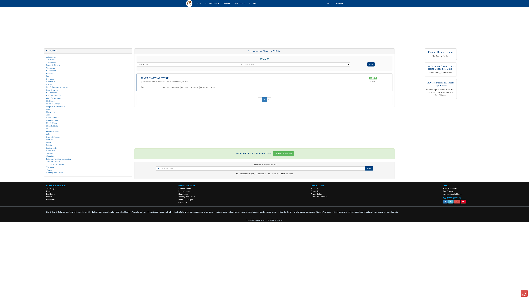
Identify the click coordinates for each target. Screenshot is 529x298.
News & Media (52, 126)
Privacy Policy (316, 194)
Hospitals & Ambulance (55, 107)
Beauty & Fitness (53, 65)
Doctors (49, 76)
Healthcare (50, 101)
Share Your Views (450, 188)
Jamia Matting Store (155, 78)
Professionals (51, 148)
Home (199, 3)
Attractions (50, 60)
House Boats (183, 194)
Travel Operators (52, 188)
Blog (329, 3)
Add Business (448, 191)
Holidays (226, 3)
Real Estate (50, 151)
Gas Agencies (51, 93)
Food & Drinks (52, 90)
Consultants (50, 73)
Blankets (176, 87)
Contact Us (315, 191)
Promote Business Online (441, 51)
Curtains (185, 87)
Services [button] (338, 3)
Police (48, 142)
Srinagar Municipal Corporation (58, 159)
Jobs (48, 115)
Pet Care (49, 140)
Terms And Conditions (319, 197)
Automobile (51, 62)
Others (48, 134)
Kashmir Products (185, 188)
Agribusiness (51, 57)
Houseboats (50, 112)
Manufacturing (52, 120)
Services (49, 153)
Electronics (50, 82)
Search (524, 295)
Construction (51, 71)
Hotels (48, 109)
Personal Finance (53, 137)
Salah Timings (239, 3)
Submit (369, 168)
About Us (314, 188)
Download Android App (452, 194)
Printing (49, 145)
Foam (214, 87)
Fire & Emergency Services (57, 87)
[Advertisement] (82, 29)
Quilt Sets (205, 87)
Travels (49, 170)
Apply (371, 64)
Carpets (166, 87)
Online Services (52, 131)
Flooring (195, 87)
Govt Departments (53, 98)
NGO (48, 129)
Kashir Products (52, 118)
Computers (50, 68)
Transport (50, 167)
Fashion (49, 84)
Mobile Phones (52, 123)
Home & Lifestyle (53, 104)
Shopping (50, 156)
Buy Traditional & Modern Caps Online (440, 84)
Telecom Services (53, 162)
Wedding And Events (54, 173)
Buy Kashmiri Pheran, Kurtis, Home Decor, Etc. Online (441, 67)
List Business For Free (283, 154)
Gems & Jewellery (53, 96)
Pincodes (252, 3)
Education (50, 79)
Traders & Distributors (55, 164)
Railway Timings (212, 3)
